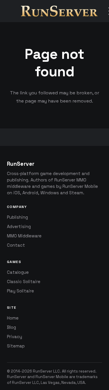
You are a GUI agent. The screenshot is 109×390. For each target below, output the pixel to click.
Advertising (19, 226)
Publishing (17, 217)
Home (13, 318)
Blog (11, 327)
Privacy (14, 336)
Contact (16, 245)
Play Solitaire (20, 291)
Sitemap (16, 346)
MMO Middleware (24, 236)
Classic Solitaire (23, 281)
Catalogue (18, 272)
